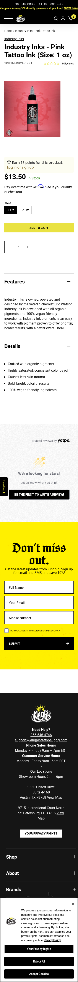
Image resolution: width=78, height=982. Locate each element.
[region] (39, 940)
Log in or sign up (20, 167)
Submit (15, 643)
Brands (13, 889)
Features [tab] (14, 281)
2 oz (25, 210)
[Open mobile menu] (8, 18)
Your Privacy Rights (41, 833)
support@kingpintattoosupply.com (41, 740)
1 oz (10, 210)
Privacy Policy (52, 940)
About (12, 873)
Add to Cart (39, 228)
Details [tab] (12, 346)
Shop (11, 857)
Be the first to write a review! (39, 494)
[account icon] (63, 18)
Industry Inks (14, 39)
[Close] (73, 904)
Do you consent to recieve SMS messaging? (35, 630)
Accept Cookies (39, 974)
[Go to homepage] (17, 18)
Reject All (39, 961)
